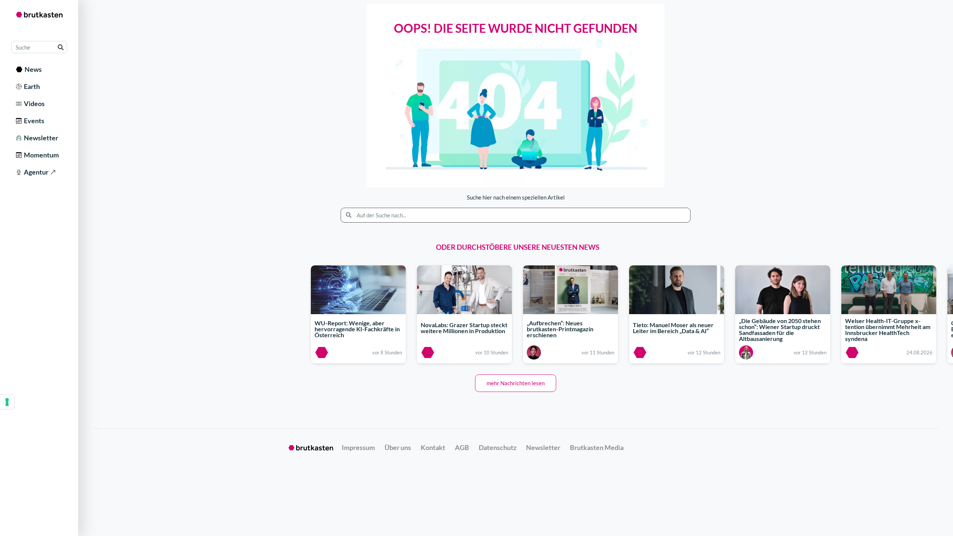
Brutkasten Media (597, 447)
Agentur (35, 172)
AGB (462, 447)
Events (33, 121)
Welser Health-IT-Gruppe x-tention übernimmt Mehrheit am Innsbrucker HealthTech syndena (887, 330)
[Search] (60, 47)
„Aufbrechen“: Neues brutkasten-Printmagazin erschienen (560, 328)
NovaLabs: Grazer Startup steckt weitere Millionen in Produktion (464, 327)
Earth (31, 86)
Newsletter (40, 138)
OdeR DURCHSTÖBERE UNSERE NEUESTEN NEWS (517, 247)
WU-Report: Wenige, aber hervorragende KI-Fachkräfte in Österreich (357, 328)
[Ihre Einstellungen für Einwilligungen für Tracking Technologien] (7, 402)
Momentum (40, 155)
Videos (33, 103)
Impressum (358, 447)
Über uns (398, 447)
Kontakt (433, 447)
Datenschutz (497, 447)
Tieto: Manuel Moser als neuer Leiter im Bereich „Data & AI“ (673, 327)
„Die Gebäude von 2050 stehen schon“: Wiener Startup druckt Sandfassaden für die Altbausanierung (780, 330)
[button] (515, 383)
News (32, 69)
